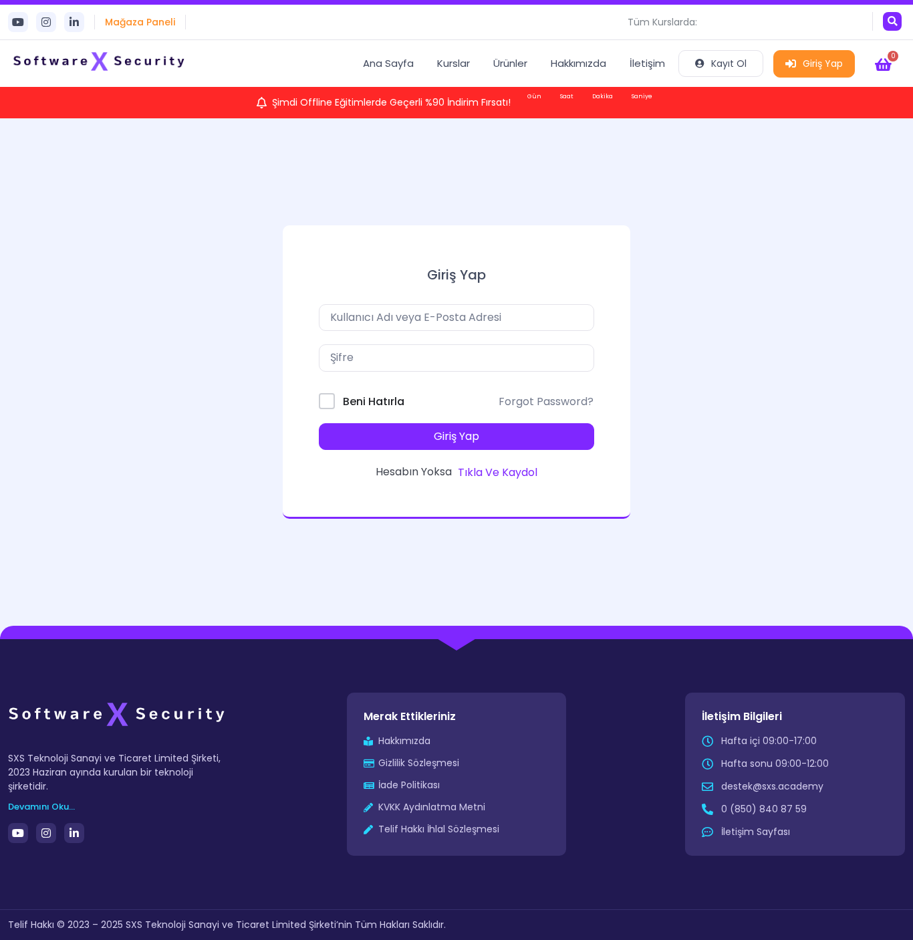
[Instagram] (46, 22)
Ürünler (510, 63)
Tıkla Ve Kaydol (497, 472)
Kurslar (453, 63)
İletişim (647, 63)
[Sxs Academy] (100, 63)
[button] (892, 21)
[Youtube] (18, 22)
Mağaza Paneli (140, 22)
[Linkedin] (74, 22)
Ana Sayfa (388, 63)
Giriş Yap (823, 63)
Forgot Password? (546, 401)
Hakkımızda (578, 63)
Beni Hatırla (373, 401)
